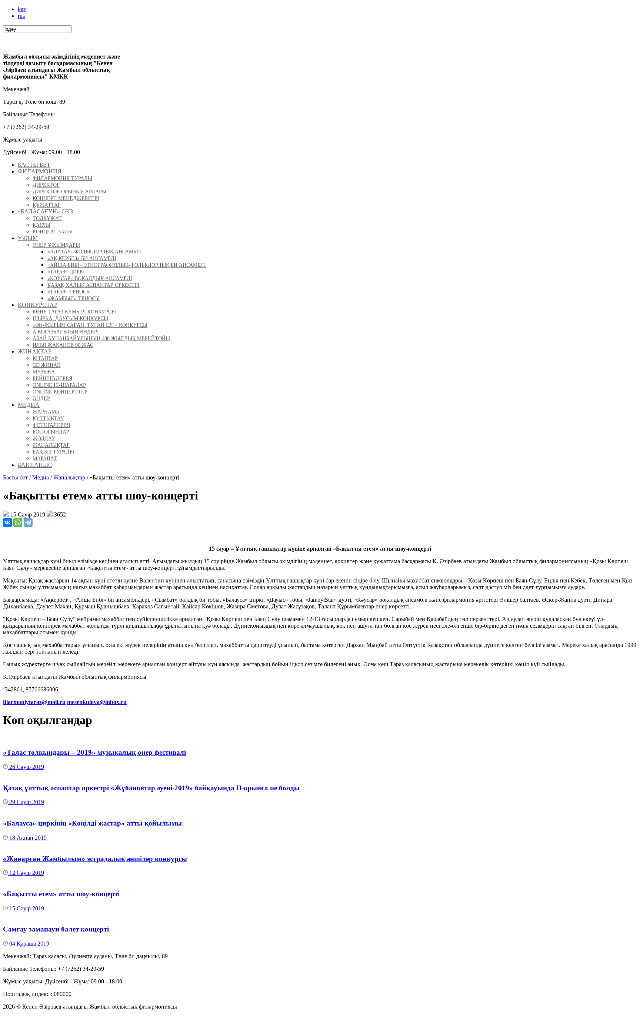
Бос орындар (51, 432)
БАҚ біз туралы (53, 452)
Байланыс (35, 465)
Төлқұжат (47, 218)
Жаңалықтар (51, 445)
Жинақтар (34, 351)
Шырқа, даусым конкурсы (70, 318)
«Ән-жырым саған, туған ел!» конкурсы (90, 325)
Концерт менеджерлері (66, 198)
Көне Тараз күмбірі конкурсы (74, 312)
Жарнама (46, 412)
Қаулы (41, 225)
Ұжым (28, 238)
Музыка (44, 372)
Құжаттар (47, 205)
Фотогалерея (51, 425)
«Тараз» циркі (66, 272)
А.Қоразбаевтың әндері (66, 332)
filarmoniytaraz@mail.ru (34, 702)
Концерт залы (53, 232)
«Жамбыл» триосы (73, 298)
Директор (46, 185)
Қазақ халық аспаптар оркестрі (93, 285)
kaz (22, 9)
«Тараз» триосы (69, 292)
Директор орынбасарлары (69, 192)
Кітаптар (45, 358)
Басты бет (34, 165)
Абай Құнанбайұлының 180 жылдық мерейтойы (101, 338)
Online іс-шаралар (59, 385)
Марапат (45, 458)
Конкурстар (37, 305)
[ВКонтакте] (7, 522)
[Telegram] (28, 522)
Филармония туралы (62, 178)
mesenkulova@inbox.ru (97, 702)
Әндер (41, 398)
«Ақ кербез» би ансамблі (81, 258)
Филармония (39, 171)
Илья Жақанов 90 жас (63, 345)
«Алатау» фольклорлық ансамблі (94, 252)
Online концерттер (60, 392)
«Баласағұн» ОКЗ (45, 211)
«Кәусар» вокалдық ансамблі (89, 278)
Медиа (29, 405)
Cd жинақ (46, 365)
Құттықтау (48, 418)
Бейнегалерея (52, 378)
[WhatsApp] (17, 522)
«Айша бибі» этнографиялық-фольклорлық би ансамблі (126, 265)
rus (21, 16)
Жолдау (44, 438)
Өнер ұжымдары (56, 245)
